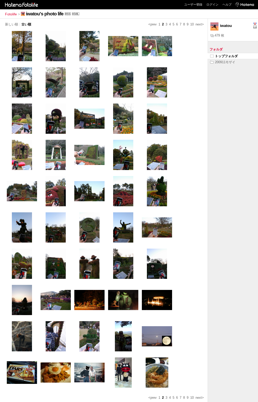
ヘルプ (227, 4)
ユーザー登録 (193, 4)
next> (200, 24)
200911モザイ (225, 62)
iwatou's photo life (44, 13)
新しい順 (11, 24)
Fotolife (11, 14)
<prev (152, 24)
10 (192, 24)
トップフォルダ (226, 56)
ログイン (212, 4)
